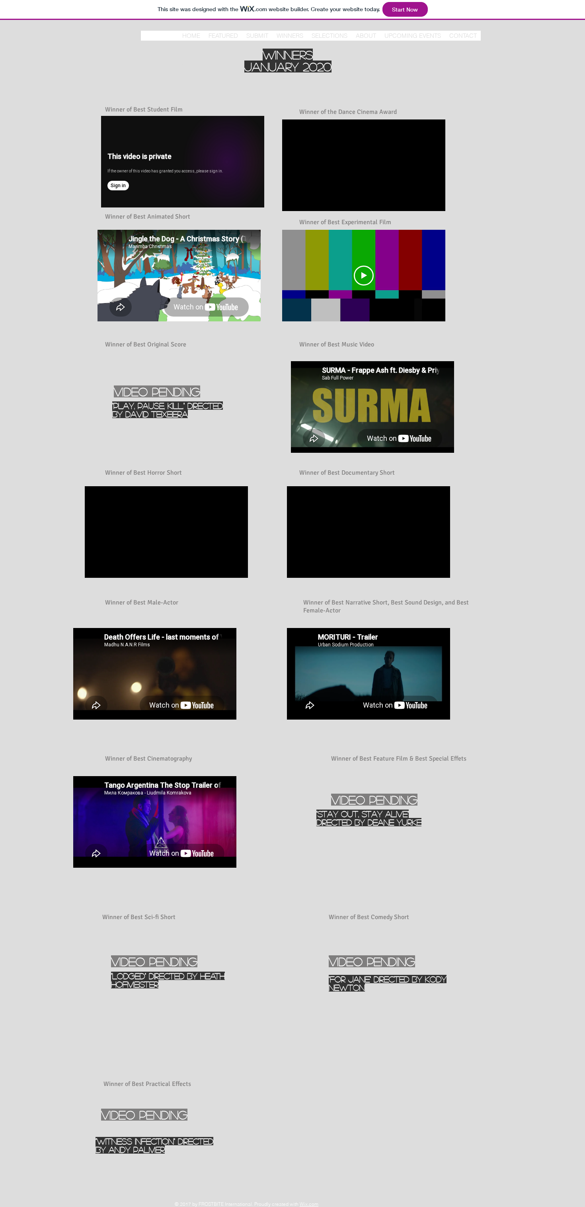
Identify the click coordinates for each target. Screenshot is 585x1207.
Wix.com (309, 1204)
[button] (289, 36)
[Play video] (364, 276)
